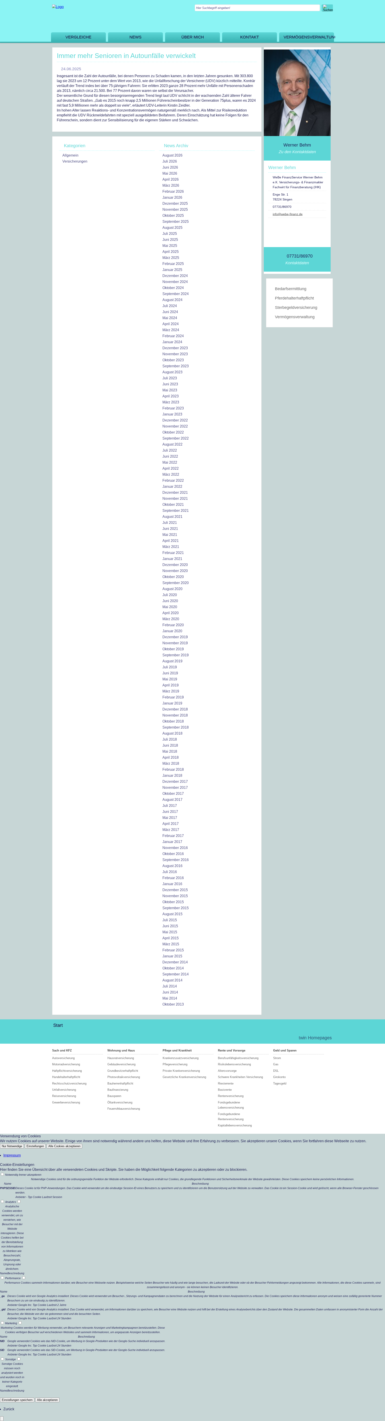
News (135, 37)
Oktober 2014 (173, 968)
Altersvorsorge (227, 1070)
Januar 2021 (172, 559)
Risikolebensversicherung (234, 1064)
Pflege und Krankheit (177, 1050)
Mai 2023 (169, 390)
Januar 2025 (172, 270)
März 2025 (170, 258)
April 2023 (170, 396)
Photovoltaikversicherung (123, 1077)
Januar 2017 (172, 842)
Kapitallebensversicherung (235, 1125)
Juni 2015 (170, 926)
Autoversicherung (63, 1058)
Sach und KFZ (62, 1050)
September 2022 (175, 438)
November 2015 (175, 896)
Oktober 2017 (173, 793)
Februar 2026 (173, 191)
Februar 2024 (173, 336)
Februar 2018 (173, 769)
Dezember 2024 (175, 276)
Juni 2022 (170, 456)
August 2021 (172, 516)
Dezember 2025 (175, 203)
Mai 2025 (169, 246)
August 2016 (172, 866)
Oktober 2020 (173, 577)
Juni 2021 (170, 529)
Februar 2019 (173, 697)
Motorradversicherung (66, 1064)
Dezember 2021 (175, 492)
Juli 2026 (169, 161)
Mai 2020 (169, 607)
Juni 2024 (170, 312)
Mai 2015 (169, 932)
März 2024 (170, 330)
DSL (276, 1070)
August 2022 (172, 444)
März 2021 (170, 547)
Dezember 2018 (175, 709)
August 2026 (172, 155)
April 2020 (170, 613)
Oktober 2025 (173, 215)
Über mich (192, 37)
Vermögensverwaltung (309, 37)
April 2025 (170, 252)
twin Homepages (315, 1037)
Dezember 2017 (175, 781)
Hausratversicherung (120, 1058)
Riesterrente (225, 1083)
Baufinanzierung (117, 1089)
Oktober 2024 (173, 288)
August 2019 (172, 661)
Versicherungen (74, 161)
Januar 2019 (172, 703)
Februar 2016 (173, 878)
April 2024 (170, 324)
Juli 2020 (169, 595)
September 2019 (175, 655)
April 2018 (170, 757)
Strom (277, 1058)
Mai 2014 (169, 998)
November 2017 (175, 787)
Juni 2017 (170, 812)
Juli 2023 (169, 378)
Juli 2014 (169, 986)
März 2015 (170, 944)
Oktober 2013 (173, 1004)
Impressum (12, 1155)
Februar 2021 (173, 553)
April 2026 (170, 179)
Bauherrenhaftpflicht (120, 1083)
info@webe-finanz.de (288, 214)
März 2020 (170, 619)
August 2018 (172, 733)
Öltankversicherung (119, 1102)
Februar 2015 (173, 950)
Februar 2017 (173, 836)
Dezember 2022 (175, 420)
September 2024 (175, 294)
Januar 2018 (172, 775)
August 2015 (172, 914)
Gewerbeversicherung (66, 1102)
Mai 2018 (169, 751)
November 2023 (175, 354)
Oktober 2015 (173, 902)
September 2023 (175, 366)
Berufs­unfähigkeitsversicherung (238, 1058)
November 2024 (175, 282)
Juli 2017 (169, 806)
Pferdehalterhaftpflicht (294, 298)
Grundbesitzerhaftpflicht (122, 1070)
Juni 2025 (170, 240)
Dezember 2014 (175, 962)
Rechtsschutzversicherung (69, 1083)
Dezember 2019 (175, 637)
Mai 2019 (169, 679)
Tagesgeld (279, 1083)
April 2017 (170, 824)
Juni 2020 (170, 601)
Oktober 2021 (173, 504)
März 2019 (170, 691)
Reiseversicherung (64, 1096)
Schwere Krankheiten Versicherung (240, 1077)
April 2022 (170, 468)
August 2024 (172, 300)
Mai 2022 (169, 462)
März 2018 (170, 763)
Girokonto (279, 1077)
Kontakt (249, 37)
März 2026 (170, 185)
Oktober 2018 (173, 721)
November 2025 (175, 209)
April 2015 (170, 938)
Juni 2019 (170, 673)
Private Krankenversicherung (181, 1070)
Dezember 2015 (175, 890)
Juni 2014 (170, 992)
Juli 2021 (169, 523)
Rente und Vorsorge (231, 1050)
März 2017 (170, 830)
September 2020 (175, 583)
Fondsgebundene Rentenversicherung (231, 1116)
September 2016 (175, 860)
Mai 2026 (169, 173)
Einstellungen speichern (17, 1400)
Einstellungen (35, 1146)
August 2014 (172, 980)
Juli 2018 (169, 739)
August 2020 (172, 589)
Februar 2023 (173, 408)
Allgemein (70, 155)
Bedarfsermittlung (290, 289)
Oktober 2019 (173, 649)
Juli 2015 (169, 920)
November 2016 (175, 848)
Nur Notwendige (12, 1146)
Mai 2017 (169, 818)
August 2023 (172, 372)
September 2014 (175, 974)
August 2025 (172, 227)
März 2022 (170, 474)
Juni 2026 (170, 167)
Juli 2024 (169, 306)
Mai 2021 (169, 535)
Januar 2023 (172, 414)
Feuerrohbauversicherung (123, 1108)
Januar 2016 (172, 884)
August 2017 (172, 799)
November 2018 (175, 715)
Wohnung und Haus (121, 1050)
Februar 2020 (173, 625)
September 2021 (175, 510)
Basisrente (225, 1089)
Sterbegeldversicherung (296, 307)
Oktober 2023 (173, 360)
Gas (276, 1064)
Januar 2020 (172, 631)
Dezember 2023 (175, 348)
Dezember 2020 (175, 565)
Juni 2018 (170, 745)
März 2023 (170, 402)
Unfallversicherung (64, 1089)
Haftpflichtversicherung (67, 1070)
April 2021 (170, 541)
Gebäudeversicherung (121, 1064)
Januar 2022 (172, 486)
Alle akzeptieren (47, 1400)
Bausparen (114, 1096)
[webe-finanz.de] (58, 7)
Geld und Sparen (285, 1050)
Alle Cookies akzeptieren (64, 1146)
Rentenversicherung (231, 1096)
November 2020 (175, 571)
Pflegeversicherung (175, 1064)
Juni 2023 (170, 384)
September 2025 (175, 221)
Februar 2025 (173, 264)
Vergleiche (78, 37)
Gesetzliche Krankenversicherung (184, 1077)
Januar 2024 (172, 342)
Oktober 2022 (173, 432)
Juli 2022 (169, 450)
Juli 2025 (169, 233)
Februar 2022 (173, 480)
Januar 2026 (172, 197)
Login (286, 1037)
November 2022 (175, 426)
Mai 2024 (169, 318)
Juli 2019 (169, 667)
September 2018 (175, 727)
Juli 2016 (169, 872)
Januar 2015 (172, 956)
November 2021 (175, 498)
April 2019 (170, 685)
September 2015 (175, 908)
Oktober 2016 (173, 854)
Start (58, 1025)
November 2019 (175, 643)
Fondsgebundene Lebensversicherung (231, 1105)
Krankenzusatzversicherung (181, 1058)
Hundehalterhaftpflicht (66, 1077)
